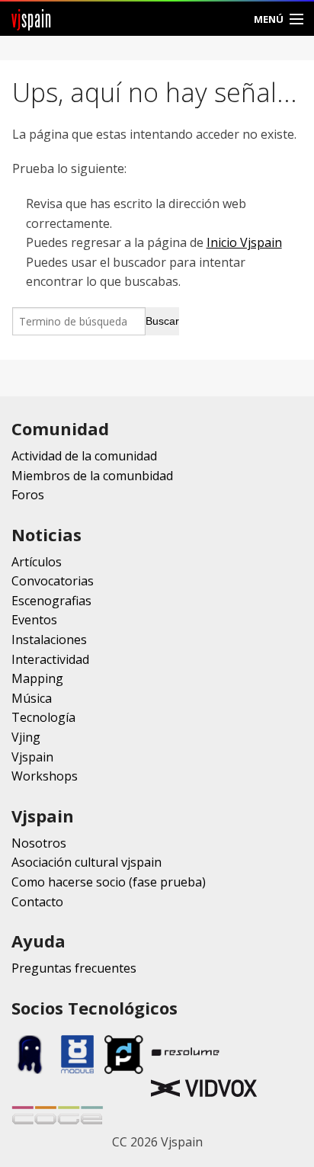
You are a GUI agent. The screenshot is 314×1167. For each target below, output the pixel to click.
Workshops (44, 776)
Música (31, 698)
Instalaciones (49, 639)
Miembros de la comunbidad (92, 475)
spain (31, 18)
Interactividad (50, 659)
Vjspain (32, 757)
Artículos (36, 561)
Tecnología (43, 717)
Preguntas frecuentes (73, 968)
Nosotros (38, 843)
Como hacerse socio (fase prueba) (108, 882)
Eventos (34, 619)
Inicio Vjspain (244, 242)
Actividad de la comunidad (84, 455)
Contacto (37, 901)
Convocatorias (52, 580)
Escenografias (51, 600)
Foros (27, 494)
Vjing (25, 737)
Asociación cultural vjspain (86, 862)
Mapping (37, 678)
